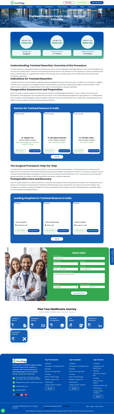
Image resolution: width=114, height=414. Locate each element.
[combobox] (68, 2)
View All (57, 157)
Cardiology (48, 363)
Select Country (57, 261)
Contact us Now (112, 256)
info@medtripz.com (22, 386)
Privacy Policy (99, 406)
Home (21, 7)
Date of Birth (56, 284)
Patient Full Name (57, 256)
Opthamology (49, 382)
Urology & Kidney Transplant (53, 385)
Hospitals (29, 7)
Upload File (92, 287)
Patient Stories (62, 7)
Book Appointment (35, 150)
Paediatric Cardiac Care (52, 379)
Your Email (82, 266)
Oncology (47, 374)
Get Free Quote (97, 2)
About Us (74, 7)
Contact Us (91, 7)
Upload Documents (85, 284)
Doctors (38, 7)
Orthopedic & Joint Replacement (54, 366)
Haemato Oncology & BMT (52, 371)
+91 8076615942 (82, 2)
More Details (20, 151)
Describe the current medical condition (63, 272)
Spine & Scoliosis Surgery (52, 377)
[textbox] (65, 263)
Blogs (82, 7)
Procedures (48, 7)
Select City (82, 261)
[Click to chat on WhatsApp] (3, 410)
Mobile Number (57, 266)
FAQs (87, 406)
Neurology (48, 369)
